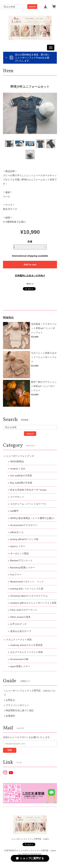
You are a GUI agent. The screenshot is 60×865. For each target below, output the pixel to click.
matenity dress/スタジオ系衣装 (26, 645)
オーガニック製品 (19, 553)
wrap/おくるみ (17, 468)
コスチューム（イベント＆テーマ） (29, 504)
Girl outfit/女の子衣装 (21, 475)
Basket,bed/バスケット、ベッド (27, 581)
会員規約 (10, 715)
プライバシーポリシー (17, 705)
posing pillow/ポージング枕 (24, 539)
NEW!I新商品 (17, 461)
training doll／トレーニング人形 (26, 588)
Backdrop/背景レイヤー (22, 567)
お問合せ (10, 700)
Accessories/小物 (19, 659)
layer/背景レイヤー (20, 666)
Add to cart (30, 264)
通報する (30, 284)
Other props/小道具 (20, 617)
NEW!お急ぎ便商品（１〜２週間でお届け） (33, 518)
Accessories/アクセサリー (24, 525)
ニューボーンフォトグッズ (20, 456)
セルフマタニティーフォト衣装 (26, 652)
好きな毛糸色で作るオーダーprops (28, 489)
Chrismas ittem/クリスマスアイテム (29, 595)
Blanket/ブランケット (21, 560)
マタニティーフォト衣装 (19, 639)
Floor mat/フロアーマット (23, 610)
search (32, 6)
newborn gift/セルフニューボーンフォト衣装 (33, 603)
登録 (9, 750)
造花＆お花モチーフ (20, 631)
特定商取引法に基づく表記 (20, 710)
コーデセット (17, 496)
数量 (30, 241)
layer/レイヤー (17, 546)
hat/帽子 (14, 511)
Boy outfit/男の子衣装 (21, 482)
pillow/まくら (17, 532)
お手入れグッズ (18, 624)
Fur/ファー (16, 574)
